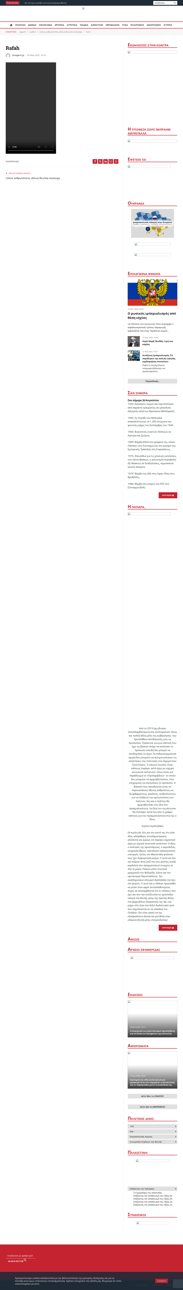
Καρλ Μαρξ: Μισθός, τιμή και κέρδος (157, 343)
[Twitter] (149, 1255)
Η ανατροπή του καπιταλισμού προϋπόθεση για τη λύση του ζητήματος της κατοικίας (152, 1032)
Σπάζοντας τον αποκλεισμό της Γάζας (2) (152, 1201)
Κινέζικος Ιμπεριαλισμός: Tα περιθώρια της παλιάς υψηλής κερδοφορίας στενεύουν (158, 363)
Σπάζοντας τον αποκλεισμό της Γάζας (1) (152, 1204)
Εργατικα (59, 25)
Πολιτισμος (137, 25)
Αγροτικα (72, 25)
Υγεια (125, 25)
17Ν (132, 1126)
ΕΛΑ (131, 1131)
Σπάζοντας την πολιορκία (142, 1188)
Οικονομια (45, 25)
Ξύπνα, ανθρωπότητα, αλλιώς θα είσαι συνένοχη (33, 178)
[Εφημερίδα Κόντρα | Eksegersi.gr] (91, 13)
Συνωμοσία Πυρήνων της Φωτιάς (146, 1141)
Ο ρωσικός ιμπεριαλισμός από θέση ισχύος (152, 315)
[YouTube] (155, 1255)
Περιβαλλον (113, 25)
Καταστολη (97, 25)
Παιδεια (84, 25)
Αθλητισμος (154, 25)
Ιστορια (168, 25)
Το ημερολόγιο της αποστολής (147, 1192)
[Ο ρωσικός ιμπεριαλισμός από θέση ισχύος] (152, 292)
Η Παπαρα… (137, 507)
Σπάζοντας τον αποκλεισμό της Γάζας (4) (152, 1195)
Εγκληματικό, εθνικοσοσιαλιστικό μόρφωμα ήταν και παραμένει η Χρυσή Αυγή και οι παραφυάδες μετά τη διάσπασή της (152, 1082)
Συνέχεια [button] (161, 1280)
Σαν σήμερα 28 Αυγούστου (143, 400)
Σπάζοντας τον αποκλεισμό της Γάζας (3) (152, 1198)
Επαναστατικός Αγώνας (141, 1136)
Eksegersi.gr (18, 55)
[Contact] (167, 1255)
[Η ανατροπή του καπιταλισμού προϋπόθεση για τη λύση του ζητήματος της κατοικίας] (152, 1018)
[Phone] (173, 1255)
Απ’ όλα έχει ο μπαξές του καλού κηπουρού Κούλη (45, 3)
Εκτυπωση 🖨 (168, 495)
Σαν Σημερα (138, 393)
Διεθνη (32, 25)
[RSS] (161, 1255)
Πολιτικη (20, 25)
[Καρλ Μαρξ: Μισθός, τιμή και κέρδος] (134, 341)
